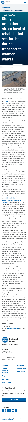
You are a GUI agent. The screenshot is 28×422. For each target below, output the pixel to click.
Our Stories (5, 379)
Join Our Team (6, 382)
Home (3, 6)
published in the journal (11, 200)
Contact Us (20, 365)
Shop (3, 376)
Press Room (16, 6)
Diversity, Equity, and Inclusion (5, 370)
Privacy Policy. (21, 418)
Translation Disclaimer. (7, 419)
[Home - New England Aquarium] (5, 2)
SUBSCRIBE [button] (14, 400)
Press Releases (6, 7)
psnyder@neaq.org (13, 328)
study (6, 101)
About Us (9, 6)
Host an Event (21, 368)
